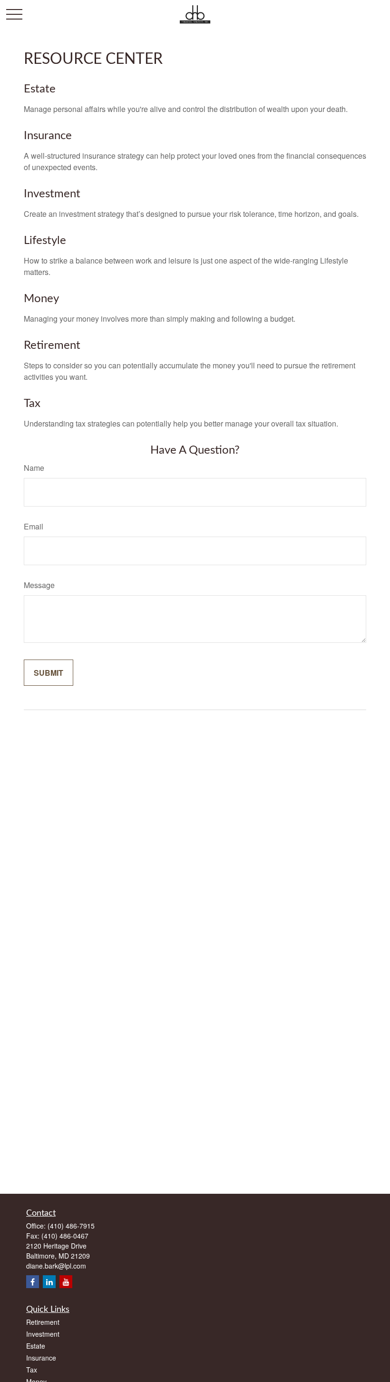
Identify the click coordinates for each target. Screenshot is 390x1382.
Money (41, 299)
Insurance (48, 136)
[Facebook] (32, 1281)
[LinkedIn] (49, 1281)
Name (34, 467)
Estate (40, 89)
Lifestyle (45, 240)
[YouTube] (65, 1281)
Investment (52, 194)
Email (33, 526)
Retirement (52, 345)
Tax (32, 403)
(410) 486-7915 (71, 1225)
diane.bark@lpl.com (56, 1265)
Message (39, 584)
